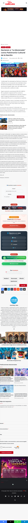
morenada (14, 278)
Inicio (3, 44)
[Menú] (3, 3)
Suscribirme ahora (14, 226)
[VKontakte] (21, 289)
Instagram (14, 244)
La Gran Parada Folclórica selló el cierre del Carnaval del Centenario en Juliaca (21, 395)
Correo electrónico (4, 428)
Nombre (9, 194)
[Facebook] (2, 289)
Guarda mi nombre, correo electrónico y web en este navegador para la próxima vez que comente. (13, 442)
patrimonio (14, 281)
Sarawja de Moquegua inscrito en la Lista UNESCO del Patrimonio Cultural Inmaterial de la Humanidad (6, 379)
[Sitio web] (14, 329)
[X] (5, 289)
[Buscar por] (26, 3)
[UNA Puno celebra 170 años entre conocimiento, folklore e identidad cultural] (3, 120)
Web (14, 238)
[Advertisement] (14, 29)
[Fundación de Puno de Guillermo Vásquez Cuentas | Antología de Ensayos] (6, 389)
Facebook (14, 241)
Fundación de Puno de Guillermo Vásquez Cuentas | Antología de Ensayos (6, 395)
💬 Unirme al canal (14, 263)
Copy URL (23, 285)
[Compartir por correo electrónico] (24, 289)
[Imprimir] (2, 292)
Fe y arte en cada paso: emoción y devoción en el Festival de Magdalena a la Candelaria (21, 379)
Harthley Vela (5, 58)
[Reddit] (18, 289)
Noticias (8, 47)
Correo (14, 188)
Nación (22, 278)
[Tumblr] (12, 289)
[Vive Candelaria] (10, 3)
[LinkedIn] (8, 289)
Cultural (6, 44)
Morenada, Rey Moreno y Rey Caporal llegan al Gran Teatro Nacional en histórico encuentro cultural (17, 127)
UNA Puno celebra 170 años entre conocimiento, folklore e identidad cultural (16, 120)
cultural (6, 278)
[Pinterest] (15, 289)
